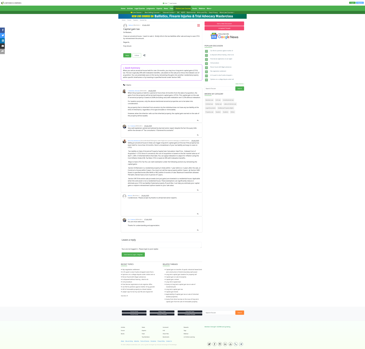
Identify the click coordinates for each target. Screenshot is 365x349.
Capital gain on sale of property (176, 277)
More (209, 8)
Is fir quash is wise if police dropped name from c (138, 272)
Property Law (209, 112)
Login (352, 3)
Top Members (146, 337)
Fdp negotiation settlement (131, 269)
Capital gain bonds (172, 292)
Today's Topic (162, 311)
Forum (123, 330)
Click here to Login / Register (133, 254)
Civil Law (218, 100)
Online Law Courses (183, 8)
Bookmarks (166, 337)
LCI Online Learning (189, 337)
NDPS (183, 12)
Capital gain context (172, 279)
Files (171, 8)
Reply (127, 55)
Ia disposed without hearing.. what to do (135, 279)
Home (123, 8)
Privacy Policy (161, 341)
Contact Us (169, 341)
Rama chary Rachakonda (134, 140)
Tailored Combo (168, 12)
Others (232, 112)
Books (194, 8)
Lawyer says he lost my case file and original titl (137, 292)
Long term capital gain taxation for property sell (181, 274)
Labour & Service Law (230, 104)
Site (166, 3)
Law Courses (173, 3)
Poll (164, 330)
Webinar (202, 8)
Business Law (209, 100)
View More (124, 296)
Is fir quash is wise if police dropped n (221, 75)
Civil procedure (127, 282)
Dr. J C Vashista (131, 126)
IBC (178, 12)
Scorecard (165, 327)
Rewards (186, 327)
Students (225, 112)
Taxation (218, 112)
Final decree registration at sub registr (221, 59)
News (166, 8)
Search (240, 88)
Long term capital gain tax (174, 289)
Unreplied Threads (224, 28)
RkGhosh (131, 25)
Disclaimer (153, 341)
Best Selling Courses (152, 12)
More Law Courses (226, 12)
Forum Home (134, 311)
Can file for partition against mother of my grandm (138, 287)
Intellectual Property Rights (225, 108)
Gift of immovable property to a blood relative (136, 289)
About (122, 341)
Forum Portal (134, 314)
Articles (130, 8)
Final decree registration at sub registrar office (137, 284)
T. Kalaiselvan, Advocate (134, 90)
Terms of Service (144, 341)
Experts (159, 8)
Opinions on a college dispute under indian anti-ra (138, 274)
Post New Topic (190, 311)
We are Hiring (129, 341)
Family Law (218, 104)
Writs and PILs (202, 12)
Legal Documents (210, 108)
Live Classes (137, 12)
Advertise (136, 341)
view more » (239, 84)
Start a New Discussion (224, 24)
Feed (143, 334)
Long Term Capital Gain (173, 282)
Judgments (151, 8)
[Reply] (198, 120)
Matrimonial (191, 12)
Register (360, 3)
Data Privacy (213, 12)
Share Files (166, 334)
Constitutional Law (228, 100)
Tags (185, 330)
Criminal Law (209, 104)
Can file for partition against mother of (221, 50)
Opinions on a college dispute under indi (222, 79)
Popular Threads (162, 314)
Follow (137, 55)
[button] (198, 26)
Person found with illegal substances (134, 277)
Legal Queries (139, 8)
